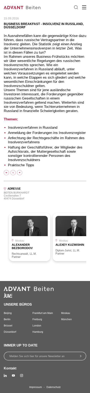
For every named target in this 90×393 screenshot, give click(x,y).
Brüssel (8, 325)
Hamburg (37, 331)
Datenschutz (53, 387)
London (36, 325)
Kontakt (10, 368)
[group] (29, 237)
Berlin (7, 319)
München (66, 319)
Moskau (65, 313)
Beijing (8, 313)
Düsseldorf (10, 331)
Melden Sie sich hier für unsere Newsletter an (36, 356)
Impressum (35, 387)
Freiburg (37, 319)
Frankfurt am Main (42, 313)
